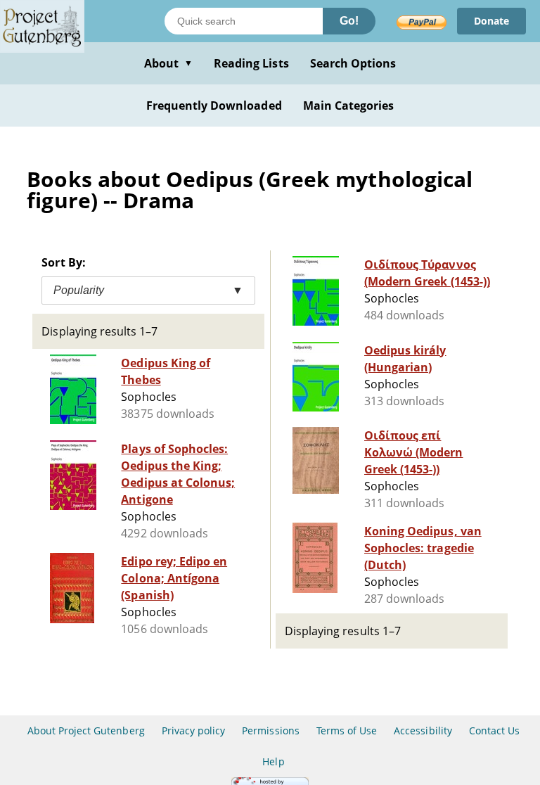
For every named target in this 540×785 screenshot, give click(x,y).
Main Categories (348, 105)
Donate (491, 20)
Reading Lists (251, 63)
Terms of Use (346, 730)
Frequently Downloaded (214, 105)
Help (273, 761)
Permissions (270, 730)
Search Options (353, 63)
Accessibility (423, 730)
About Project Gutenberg (86, 730)
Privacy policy (194, 730)
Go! (349, 21)
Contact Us (494, 730)
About (168, 63)
